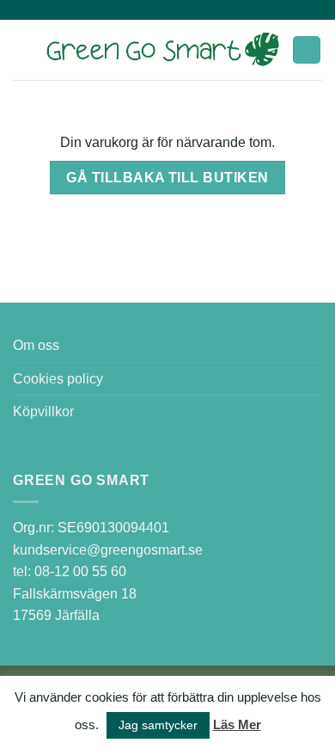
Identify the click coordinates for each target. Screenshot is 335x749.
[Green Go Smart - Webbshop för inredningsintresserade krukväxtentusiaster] (162, 50)
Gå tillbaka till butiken (167, 177)
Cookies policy (58, 378)
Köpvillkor (43, 411)
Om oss (36, 345)
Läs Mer (237, 724)
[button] (23, 49)
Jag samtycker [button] (158, 725)
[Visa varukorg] (306, 50)
